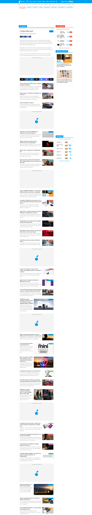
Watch (27, 4)
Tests (30, 1)
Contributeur (23, 33)
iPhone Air (59, 154)
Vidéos (47, 1)
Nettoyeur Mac (54, 7)
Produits (39, 1)
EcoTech (53, 4)
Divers (73, 4)
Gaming (50, 4)
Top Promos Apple (22, 7)
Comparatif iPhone (61, 7)
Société (59, 4)
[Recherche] (56, 1)
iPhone (19, 4)
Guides (43, 1)
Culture (65, 4)
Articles (34, 1)
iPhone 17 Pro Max (60, 145)
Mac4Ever (21, 28)
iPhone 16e (59, 158)
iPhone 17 (59, 151)
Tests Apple (29, 7)
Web (62, 4)
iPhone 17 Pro (60, 148)
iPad (22, 4)
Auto (42, 4)
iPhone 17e (59, 142)
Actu (27, 1)
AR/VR (39, 4)
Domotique (46, 4)
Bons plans (52, 1)
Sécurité (69, 4)
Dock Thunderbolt (70, 7)
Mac (24, 4)
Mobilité (35, 4)
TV (29, 4)
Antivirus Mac (35, 7)
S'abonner (71, 1)
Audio (32, 4)
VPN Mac (40, 7)
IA (56, 4)
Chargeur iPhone (47, 7)
